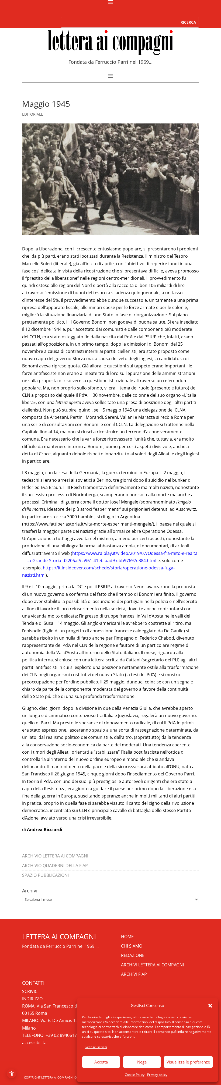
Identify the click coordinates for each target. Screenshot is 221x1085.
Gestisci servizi (96, 1047)
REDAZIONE (132, 955)
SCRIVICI (30, 991)
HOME (127, 936)
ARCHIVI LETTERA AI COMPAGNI (152, 965)
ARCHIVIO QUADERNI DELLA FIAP (55, 865)
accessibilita (34, 1042)
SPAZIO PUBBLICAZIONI (45, 875)
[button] (210, 1005)
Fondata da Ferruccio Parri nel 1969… (110, 62)
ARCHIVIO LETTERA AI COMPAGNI (55, 856)
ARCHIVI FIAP (134, 974)
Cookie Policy (134, 1074)
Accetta (101, 1062)
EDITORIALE (32, 114)
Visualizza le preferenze (188, 1062)
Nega (142, 1062)
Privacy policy (157, 1074)
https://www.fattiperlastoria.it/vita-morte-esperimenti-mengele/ (88, 524)
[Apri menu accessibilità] (11, 1073)
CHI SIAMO (131, 946)
